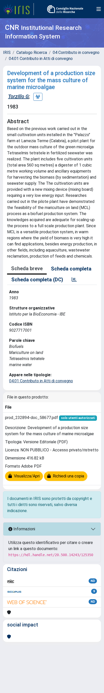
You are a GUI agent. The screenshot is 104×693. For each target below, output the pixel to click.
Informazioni (23, 529)
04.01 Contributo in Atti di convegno (41, 58)
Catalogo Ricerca (31, 52)
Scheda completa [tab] (71, 269)
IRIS (7, 52)
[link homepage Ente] (65, 9)
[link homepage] (18, 9)
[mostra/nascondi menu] (98, 9)
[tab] (74, 279)
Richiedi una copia (67, 476)
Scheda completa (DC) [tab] (37, 280)
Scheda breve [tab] (27, 268)
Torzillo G (18, 96)
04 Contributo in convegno (76, 52)
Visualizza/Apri (26, 476)
